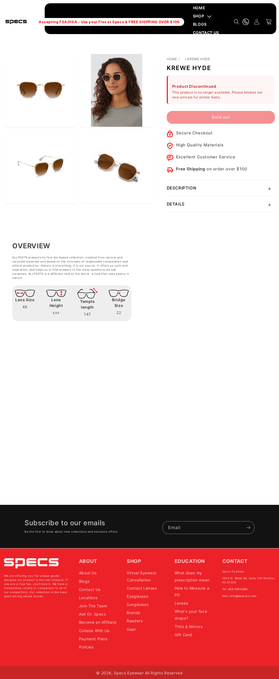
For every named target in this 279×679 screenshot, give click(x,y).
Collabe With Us (94, 630)
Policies (86, 647)
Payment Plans (93, 638)
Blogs (84, 581)
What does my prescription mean (192, 576)
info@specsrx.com (243, 595)
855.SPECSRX (238, 589)
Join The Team (93, 605)
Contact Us (90, 589)
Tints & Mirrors (189, 626)
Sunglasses (137, 604)
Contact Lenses (142, 588)
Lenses (181, 603)
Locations (88, 597)
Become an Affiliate (97, 622)
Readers (134, 620)
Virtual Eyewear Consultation (142, 576)
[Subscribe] (248, 527)
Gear (131, 629)
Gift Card (183, 634)
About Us (88, 573)
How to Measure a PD (192, 591)
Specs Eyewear (129, 673)
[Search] (236, 22)
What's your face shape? (191, 614)
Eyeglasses (137, 596)
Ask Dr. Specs (92, 614)
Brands (133, 612)
